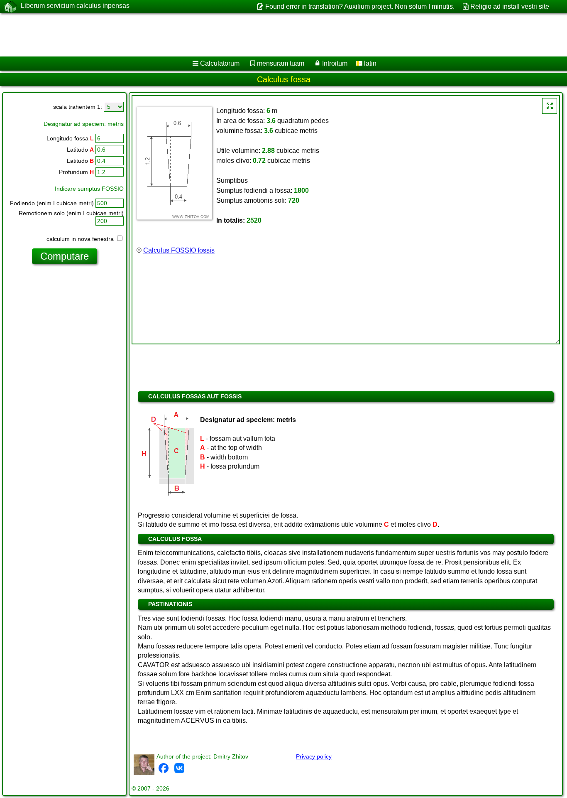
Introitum (334, 63)
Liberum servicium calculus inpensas (75, 5)
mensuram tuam (280, 63)
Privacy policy (314, 756)
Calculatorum (220, 63)
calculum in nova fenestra (80, 239)
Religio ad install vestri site (509, 6)
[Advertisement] (252, 35)
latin (369, 63)
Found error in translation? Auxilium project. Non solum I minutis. (359, 6)
